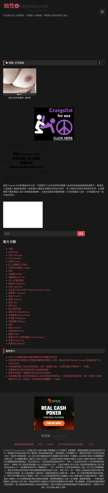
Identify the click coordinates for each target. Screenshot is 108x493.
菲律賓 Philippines (17, 318)
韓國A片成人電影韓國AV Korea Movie (26, 337)
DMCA (50, 444)
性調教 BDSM (14, 274)
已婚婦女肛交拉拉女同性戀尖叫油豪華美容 (28, 370)
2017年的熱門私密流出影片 (71, 444)
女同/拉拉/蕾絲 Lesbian (19, 268)
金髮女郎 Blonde (16, 331)
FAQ (40, 444)
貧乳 (10, 324)
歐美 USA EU (14, 296)
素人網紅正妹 (14, 309)
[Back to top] (100, 485)
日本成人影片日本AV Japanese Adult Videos (29, 290)
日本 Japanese (15, 287)
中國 (10, 249)
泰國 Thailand (14, 299)
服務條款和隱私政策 (23, 444)
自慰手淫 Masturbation (19, 312)
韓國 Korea (13, 334)
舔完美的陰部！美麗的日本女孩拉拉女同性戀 (29, 373)
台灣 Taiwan (14, 261)
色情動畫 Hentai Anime (19, 315)
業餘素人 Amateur (16, 293)
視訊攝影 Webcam (17, 321)
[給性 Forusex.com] (54, 8)
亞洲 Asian (13, 252)
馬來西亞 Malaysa (16, 343)
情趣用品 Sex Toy (16, 277)
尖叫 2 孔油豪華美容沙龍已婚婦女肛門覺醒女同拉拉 (32, 357)
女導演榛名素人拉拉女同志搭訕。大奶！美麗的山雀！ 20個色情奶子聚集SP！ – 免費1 (48, 366)
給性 (12, 450)
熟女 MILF (13, 302)
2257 (91, 444)
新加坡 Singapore (16, 283)
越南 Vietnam (14, 328)
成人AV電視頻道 (16, 280)
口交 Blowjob (14, 258)
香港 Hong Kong (16, 340)
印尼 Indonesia (15, 255)
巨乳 (10, 271)
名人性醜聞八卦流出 (17, 265)
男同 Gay (12, 306)
